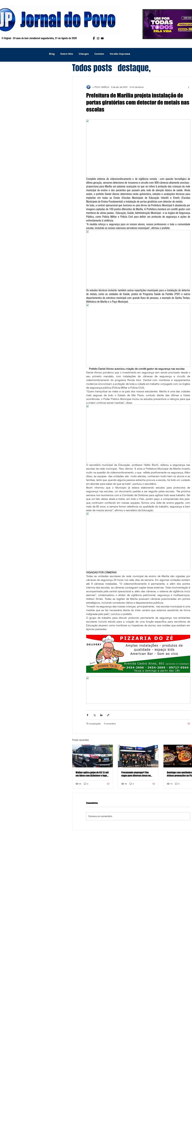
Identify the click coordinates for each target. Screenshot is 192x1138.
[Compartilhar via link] (108, 715)
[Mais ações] (188, 87)
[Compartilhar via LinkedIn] (101, 715)
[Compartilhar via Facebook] (87, 715)
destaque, (134, 68)
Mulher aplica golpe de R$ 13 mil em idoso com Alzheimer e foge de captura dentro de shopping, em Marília (92, 774)
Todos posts (92, 68)
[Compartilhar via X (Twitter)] (94, 715)
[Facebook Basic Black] (93, 38)
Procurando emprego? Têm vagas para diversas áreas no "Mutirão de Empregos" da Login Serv (137, 774)
